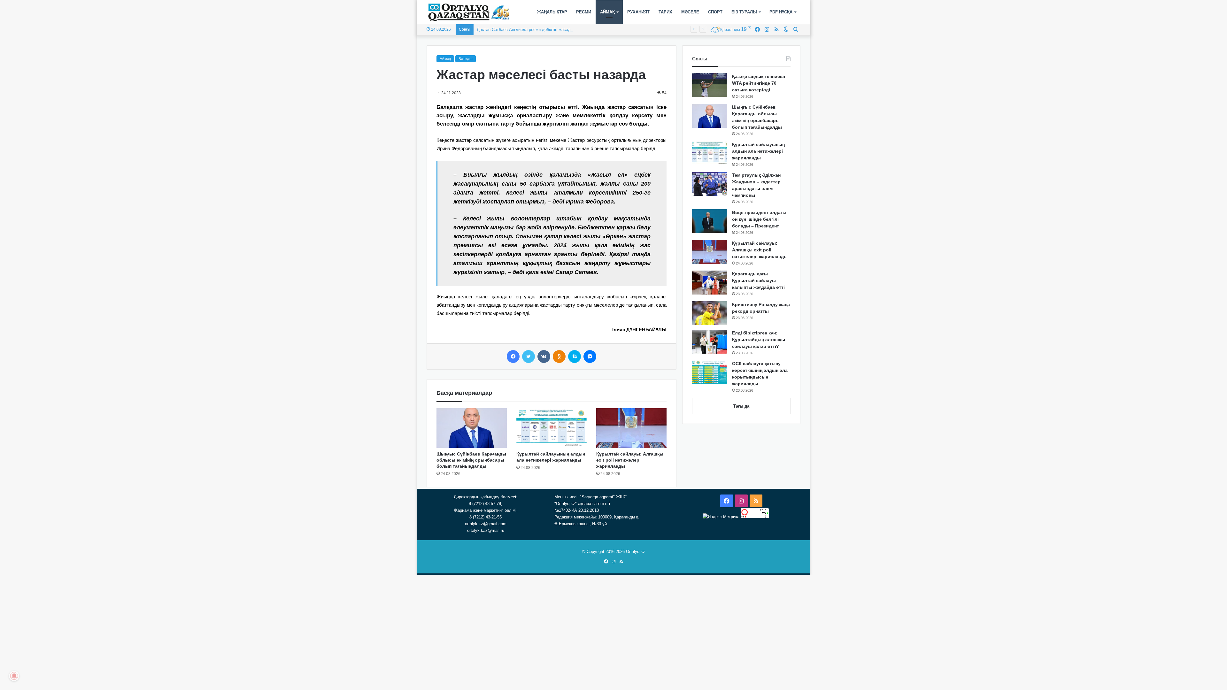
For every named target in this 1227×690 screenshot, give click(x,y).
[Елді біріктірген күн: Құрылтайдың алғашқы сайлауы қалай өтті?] (709, 342)
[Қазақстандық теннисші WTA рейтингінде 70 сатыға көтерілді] (709, 85)
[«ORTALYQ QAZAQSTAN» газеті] (469, 12)
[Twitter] (528, 356)
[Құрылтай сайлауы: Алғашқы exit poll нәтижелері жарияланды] (631, 428)
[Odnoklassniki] (559, 356)
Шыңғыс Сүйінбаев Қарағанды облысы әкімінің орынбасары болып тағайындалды (471, 460)
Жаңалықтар (552, 12)
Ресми (583, 12)
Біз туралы (744, 12)
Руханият (638, 12)
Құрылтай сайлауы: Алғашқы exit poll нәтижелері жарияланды (629, 460)
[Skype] (574, 356)
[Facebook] (513, 356)
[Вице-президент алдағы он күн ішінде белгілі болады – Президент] (709, 221)
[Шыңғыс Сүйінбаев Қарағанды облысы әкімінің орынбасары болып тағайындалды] (471, 428)
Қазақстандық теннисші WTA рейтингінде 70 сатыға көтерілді (758, 83)
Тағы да (741, 406)
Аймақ (607, 12)
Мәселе (690, 12)
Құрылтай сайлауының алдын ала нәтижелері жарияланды (758, 151)
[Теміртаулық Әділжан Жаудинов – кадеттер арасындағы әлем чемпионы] (709, 184)
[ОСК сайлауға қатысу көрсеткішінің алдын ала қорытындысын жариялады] (709, 372)
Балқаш (466, 59)
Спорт (715, 12)
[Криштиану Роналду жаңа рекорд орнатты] (709, 313)
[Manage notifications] (14, 676)
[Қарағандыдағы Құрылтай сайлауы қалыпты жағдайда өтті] (709, 283)
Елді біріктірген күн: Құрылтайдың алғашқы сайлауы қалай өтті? (758, 339)
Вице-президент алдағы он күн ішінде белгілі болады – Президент (759, 219)
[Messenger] (589, 356)
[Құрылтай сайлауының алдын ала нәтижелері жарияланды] (551, 428)
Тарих (665, 12)
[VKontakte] (543, 356)
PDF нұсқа (780, 12)
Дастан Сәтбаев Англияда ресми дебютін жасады (525, 29)
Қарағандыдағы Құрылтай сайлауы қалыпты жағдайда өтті (758, 280)
